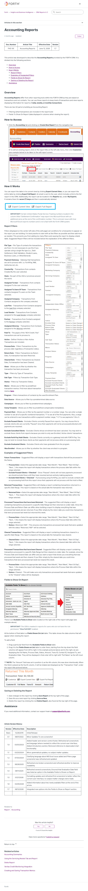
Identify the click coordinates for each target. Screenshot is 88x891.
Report (7, 810)
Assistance (13, 83)
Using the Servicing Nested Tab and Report (20, 858)
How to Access (14, 67)
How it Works (14, 70)
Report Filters (16, 73)
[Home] (12, 4)
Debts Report (9, 862)
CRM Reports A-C (42, 12)
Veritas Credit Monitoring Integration (18, 867)
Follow (79, 36)
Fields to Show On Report (20, 78)
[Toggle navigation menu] (80, 4)
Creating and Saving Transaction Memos (19, 871)
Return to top (9, 844)
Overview (12, 65)
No (49, 826)
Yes (38, 826)
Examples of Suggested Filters (22, 75)
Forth (6, 12)
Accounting (15, 810)
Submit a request (52, 837)
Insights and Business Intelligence (22, 12)
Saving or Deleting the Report (22, 80)
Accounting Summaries (13, 854)
